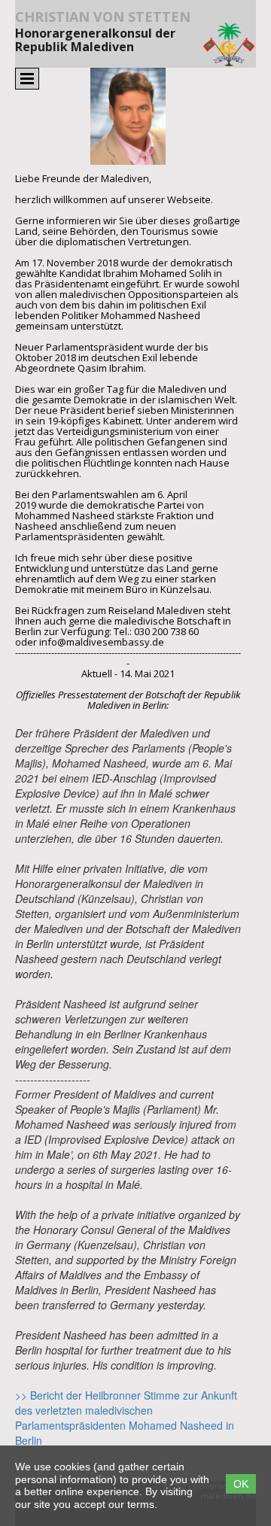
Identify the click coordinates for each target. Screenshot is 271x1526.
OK (240, 1484)
